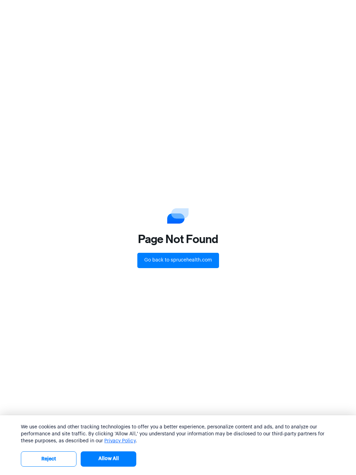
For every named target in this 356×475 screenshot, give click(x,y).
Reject (48, 459)
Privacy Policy (119, 440)
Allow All (108, 458)
